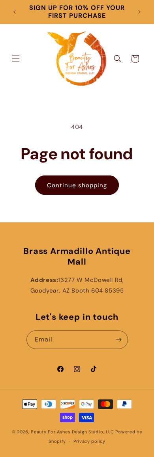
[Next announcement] (139, 12)
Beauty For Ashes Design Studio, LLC (72, 432)
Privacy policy (89, 441)
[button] (15, 58)
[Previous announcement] (14, 12)
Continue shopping (77, 185)
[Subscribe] (119, 339)
